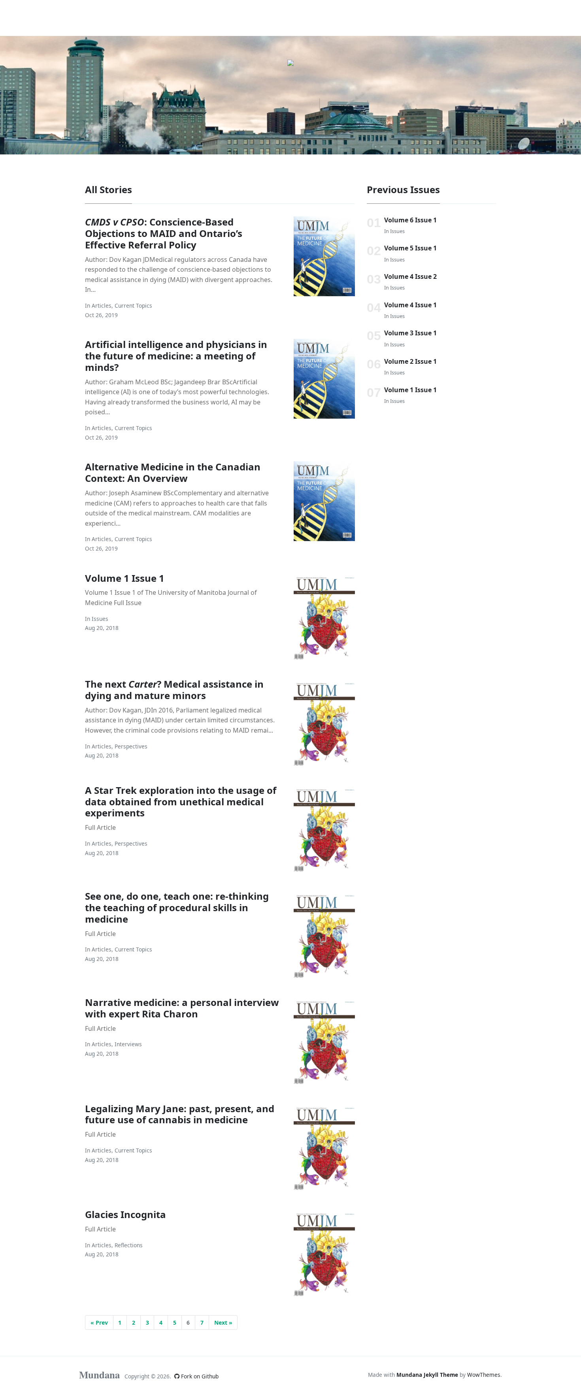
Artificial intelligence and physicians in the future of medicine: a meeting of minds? (176, 356)
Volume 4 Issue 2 (410, 276)
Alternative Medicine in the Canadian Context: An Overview (172, 472)
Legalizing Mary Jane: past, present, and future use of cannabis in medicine (179, 1114)
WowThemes (483, 1374)
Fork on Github (199, 1376)
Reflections (129, 1245)
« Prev (99, 1322)
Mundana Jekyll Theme (428, 1374)
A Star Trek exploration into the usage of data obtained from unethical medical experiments (180, 802)
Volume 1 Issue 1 (124, 578)
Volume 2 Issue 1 (410, 361)
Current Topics (133, 305)
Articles (101, 305)
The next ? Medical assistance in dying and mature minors (174, 689)
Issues (100, 618)
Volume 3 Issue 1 (410, 333)
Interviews (128, 1044)
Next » (223, 1322)
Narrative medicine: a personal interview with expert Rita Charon (182, 1008)
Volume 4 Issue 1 (410, 305)
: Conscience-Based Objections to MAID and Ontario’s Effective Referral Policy (163, 233)
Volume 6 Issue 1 (410, 220)
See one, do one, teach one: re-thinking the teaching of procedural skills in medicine (177, 907)
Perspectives (131, 746)
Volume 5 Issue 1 (410, 248)
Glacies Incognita (125, 1214)
